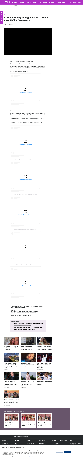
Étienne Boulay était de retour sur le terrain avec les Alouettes (44, 383)
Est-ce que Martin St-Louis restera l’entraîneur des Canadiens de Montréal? (27, 348)
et (23, 114)
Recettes (28, 441)
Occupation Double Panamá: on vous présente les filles (28, 424)
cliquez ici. (31, 456)
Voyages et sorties (60, 2)
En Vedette (14, 2)
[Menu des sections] (2, 2)
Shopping (35, 2)
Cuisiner (29, 2)
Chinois (16, 443)
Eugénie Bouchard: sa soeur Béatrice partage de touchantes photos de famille (44, 348)
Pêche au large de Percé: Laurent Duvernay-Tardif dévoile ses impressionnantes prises (11, 365)
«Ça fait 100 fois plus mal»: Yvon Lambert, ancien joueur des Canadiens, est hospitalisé (44, 365)
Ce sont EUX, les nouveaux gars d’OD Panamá (10, 424)
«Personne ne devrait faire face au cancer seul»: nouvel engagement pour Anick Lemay (28, 383)
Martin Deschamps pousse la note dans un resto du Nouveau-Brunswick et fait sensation (11, 402)
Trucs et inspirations (30, 443)
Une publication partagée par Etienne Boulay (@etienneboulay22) (25, 159)
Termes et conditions (74, 444)
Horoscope (22, 2)
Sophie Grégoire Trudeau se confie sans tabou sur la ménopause (11, 348)
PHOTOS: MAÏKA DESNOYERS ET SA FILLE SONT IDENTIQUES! (24, 311)
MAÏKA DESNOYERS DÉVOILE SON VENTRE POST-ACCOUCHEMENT (23, 312)
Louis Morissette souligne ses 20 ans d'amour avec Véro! (28, 327)
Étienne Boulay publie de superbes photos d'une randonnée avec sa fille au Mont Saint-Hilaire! (28, 324)
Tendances (51, 2)
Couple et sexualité (42, 444)
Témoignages (41, 443)
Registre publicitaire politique (75, 443)
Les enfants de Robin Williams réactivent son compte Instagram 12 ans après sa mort (10, 383)
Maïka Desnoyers (14, 118)
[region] (41, 452)
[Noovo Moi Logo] (7, 2)
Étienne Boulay (33, 66)
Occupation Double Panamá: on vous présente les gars (44, 424)
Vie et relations (43, 2)
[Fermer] (81, 452)
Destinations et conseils (64, 441)
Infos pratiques (54, 444)
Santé (40, 441)
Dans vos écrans (5, 443)
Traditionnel (17, 441)
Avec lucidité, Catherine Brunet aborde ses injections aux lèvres (28, 365)
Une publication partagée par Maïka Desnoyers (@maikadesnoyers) (25, 264)
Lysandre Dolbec (27, 315)
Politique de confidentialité (75, 441)
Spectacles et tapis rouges (7, 444)
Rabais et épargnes (55, 443)
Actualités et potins (5, 441)
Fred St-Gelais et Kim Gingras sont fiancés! (25, 329)
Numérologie (17, 444)
